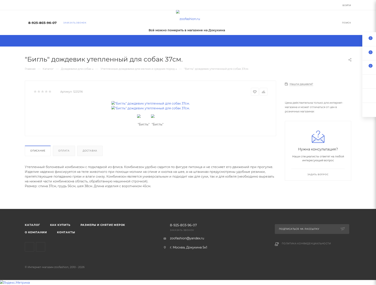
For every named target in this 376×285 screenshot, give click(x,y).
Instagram (40, 247)
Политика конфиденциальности (306, 243)
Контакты (66, 232)
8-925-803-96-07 (42, 23)
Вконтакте (29, 247)
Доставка (90, 150)
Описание (37, 150)
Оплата (64, 150)
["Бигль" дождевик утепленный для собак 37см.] (151, 103)
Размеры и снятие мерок (103, 225)
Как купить (60, 225)
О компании (36, 232)
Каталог (32, 225)
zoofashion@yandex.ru (187, 238)
